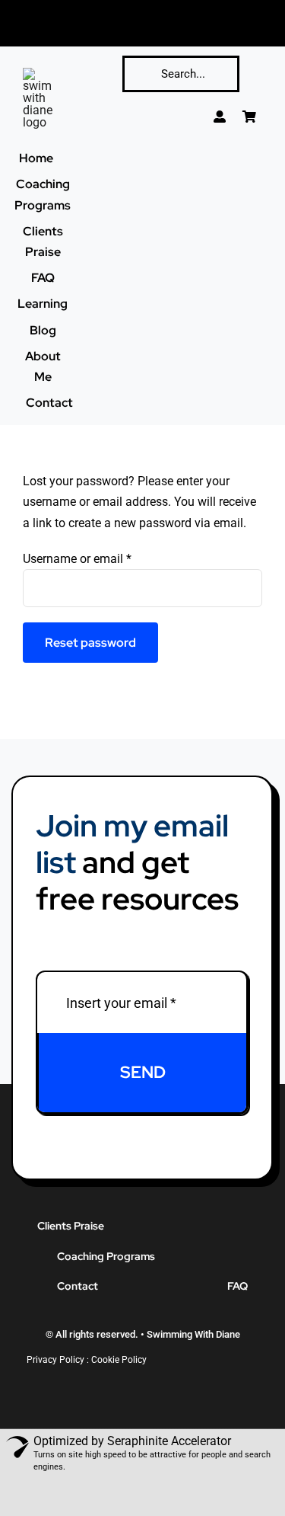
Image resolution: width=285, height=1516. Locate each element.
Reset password (90, 643)
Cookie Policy (119, 1359)
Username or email (77, 559)
